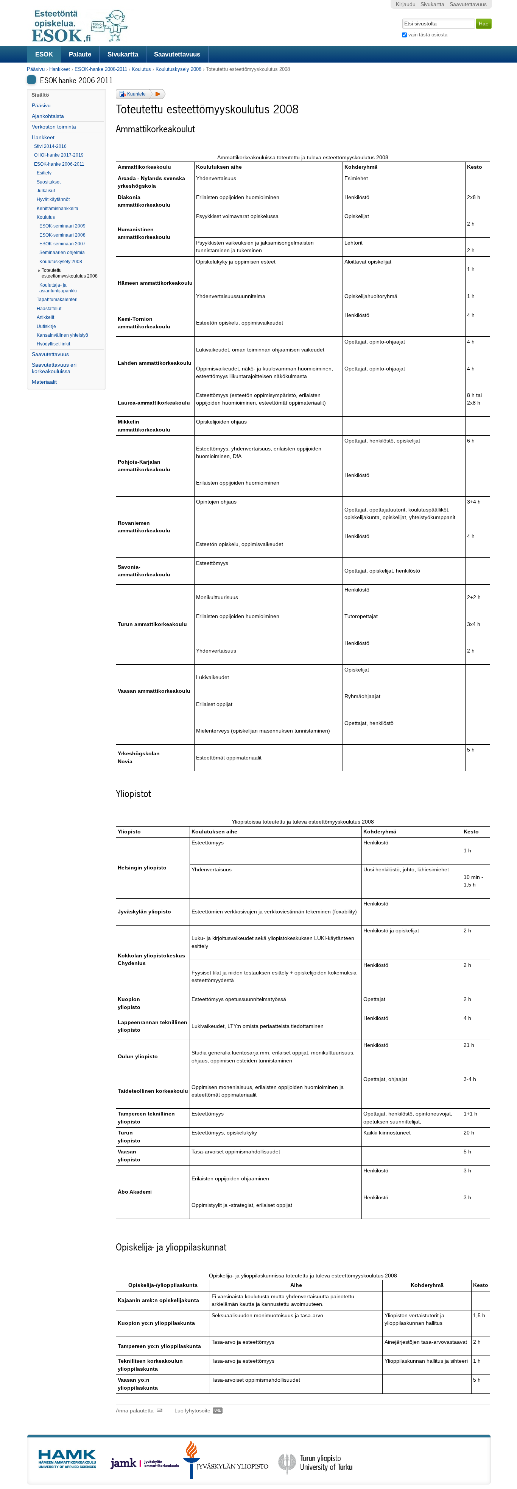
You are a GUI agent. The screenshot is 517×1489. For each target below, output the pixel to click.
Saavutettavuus (177, 54)
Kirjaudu (406, 4)
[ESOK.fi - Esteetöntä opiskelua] (83, 41)
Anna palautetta (135, 1411)
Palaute (80, 54)
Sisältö (40, 95)
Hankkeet (59, 69)
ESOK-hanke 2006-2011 (101, 69)
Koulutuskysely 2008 (178, 69)
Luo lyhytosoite (192, 1411)
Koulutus (141, 69)
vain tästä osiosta (427, 35)
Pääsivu (36, 69)
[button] (140, 94)
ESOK (44, 54)
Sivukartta (122, 54)
